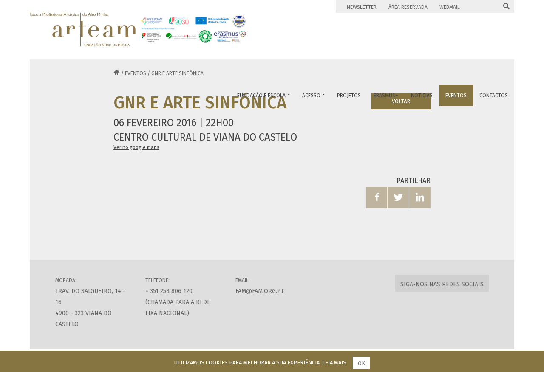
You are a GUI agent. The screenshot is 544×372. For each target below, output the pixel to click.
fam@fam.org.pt (259, 291)
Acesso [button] (313, 96)
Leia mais (334, 362)
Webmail (449, 7)
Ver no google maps (136, 147)
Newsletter (362, 7)
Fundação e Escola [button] (263, 96)
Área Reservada (408, 7)
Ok (361, 363)
